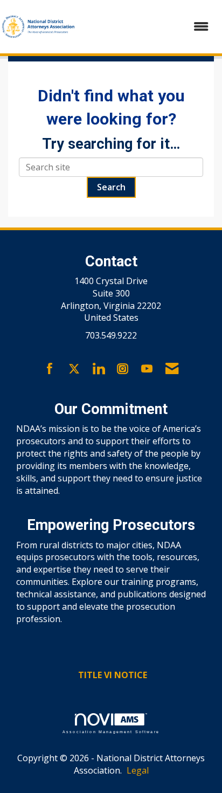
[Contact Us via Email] (172, 369)
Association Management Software (111, 731)
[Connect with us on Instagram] (123, 369)
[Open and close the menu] (148, 26)
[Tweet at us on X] (74, 369)
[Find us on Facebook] (50, 369)
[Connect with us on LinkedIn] (98, 369)
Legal (138, 770)
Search (111, 187)
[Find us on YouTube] (147, 369)
